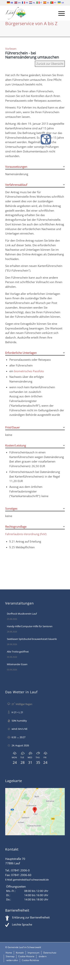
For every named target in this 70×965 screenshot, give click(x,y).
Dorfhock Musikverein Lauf (22, 613)
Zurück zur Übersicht (49, 64)
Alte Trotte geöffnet (18, 651)
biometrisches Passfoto (29, 371)
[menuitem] (60, 13)
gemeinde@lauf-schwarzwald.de (31, 879)
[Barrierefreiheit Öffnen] (45, 139)
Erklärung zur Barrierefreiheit (31, 917)
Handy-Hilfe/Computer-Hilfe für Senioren (29, 626)
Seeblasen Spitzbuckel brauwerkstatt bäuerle (32, 639)
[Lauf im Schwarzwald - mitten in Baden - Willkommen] (29, 13)
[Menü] (60, 13)
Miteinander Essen (17, 664)
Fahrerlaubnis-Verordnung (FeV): (26, 534)
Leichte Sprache (22, 924)
